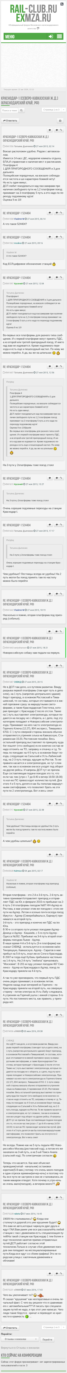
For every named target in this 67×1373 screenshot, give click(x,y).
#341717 (9, 809)
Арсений (18, 283)
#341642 (9, 610)
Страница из (51, 110)
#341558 (9, 218)
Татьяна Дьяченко (23, 146)
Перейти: (6, 1334)
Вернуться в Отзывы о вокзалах (20, 1347)
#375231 (9, 1289)
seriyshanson (20, 647)
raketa (17, 1213)
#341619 (9, 484)
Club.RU (33, 8)
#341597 (9, 283)
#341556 (9, 146)
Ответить (11, 120)
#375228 (9, 1213)
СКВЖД (17, 681)
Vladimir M (19, 218)
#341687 (9, 681)
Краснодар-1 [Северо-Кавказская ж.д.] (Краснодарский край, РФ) (29, 100)
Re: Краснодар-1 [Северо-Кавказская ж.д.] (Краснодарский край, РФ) (27, 602)
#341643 (9, 647)
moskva (17, 243)
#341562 (9, 243)
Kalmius (18, 870)
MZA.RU (33, 17)
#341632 (9, 530)
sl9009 (17, 1031)
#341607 (9, 372)
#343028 (9, 870)
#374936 (9, 1031)
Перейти (47, 1339)
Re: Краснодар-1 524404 (17, 213)
